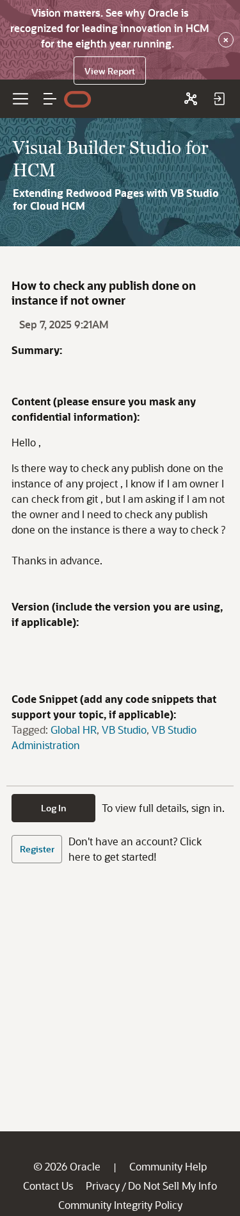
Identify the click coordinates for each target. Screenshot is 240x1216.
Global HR (74, 729)
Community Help (168, 1166)
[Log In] (219, 99)
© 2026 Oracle (66, 1166)
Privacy (103, 1185)
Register (37, 849)
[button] (50, 99)
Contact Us (48, 1185)
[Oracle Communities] (190, 98)
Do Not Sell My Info (172, 1185)
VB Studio (124, 729)
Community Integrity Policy (120, 1205)
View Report (109, 71)
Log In (54, 808)
